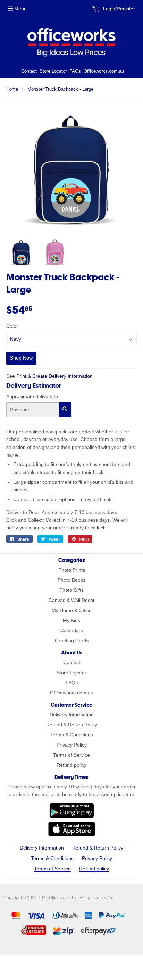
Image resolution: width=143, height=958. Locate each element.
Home (12, 89)
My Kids (71, 620)
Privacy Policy (72, 745)
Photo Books (71, 580)
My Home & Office (72, 610)
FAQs (75, 71)
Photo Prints (71, 570)
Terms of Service (71, 755)
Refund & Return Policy (71, 724)
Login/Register (118, 8)
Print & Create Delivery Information (54, 376)
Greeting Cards (72, 640)
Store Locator (53, 71)
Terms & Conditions (71, 735)
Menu (20, 8)
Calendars (71, 630)
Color (12, 326)
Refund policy (71, 765)
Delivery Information (72, 714)
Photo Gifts (71, 590)
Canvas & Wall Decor (72, 600)
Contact (29, 71)
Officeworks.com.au (104, 71)
